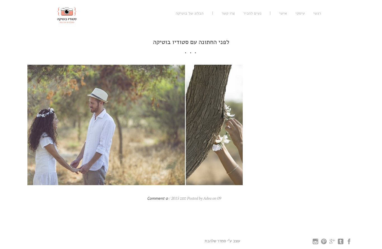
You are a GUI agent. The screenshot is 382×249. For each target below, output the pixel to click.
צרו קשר (228, 13)
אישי (283, 13)
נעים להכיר (252, 13)
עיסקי (300, 13)
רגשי (317, 13)
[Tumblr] (340, 243)
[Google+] (332, 243)
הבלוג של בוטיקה (190, 13)
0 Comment (157, 198)
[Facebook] (349, 243)
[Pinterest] (324, 243)
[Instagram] (315, 243)
